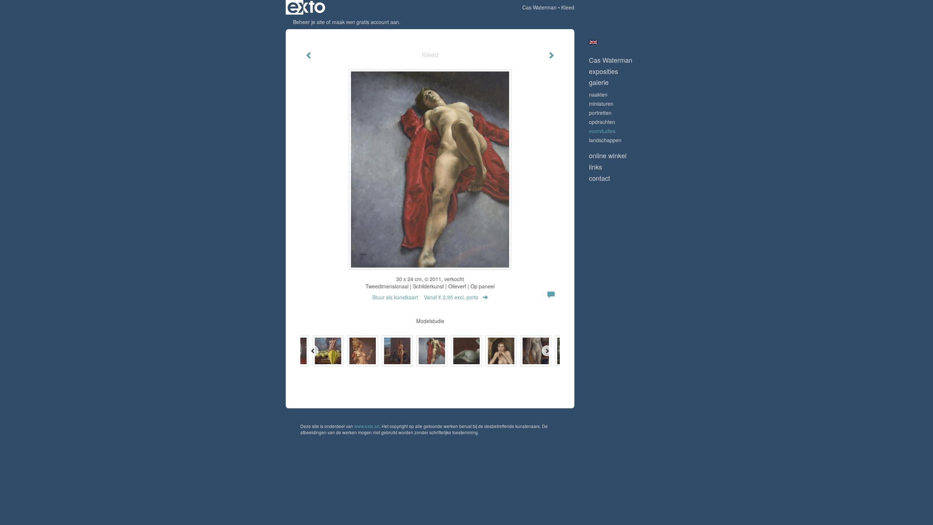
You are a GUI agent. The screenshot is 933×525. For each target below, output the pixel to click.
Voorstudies (602, 131)
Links (595, 166)
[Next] (547, 350)
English (593, 42)
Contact (599, 178)
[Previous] (313, 350)
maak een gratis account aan (365, 22)
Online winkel (607, 155)
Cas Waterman (539, 7)
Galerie (599, 82)
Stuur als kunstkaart (425, 297)
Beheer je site (309, 22)
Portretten (600, 112)
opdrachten (602, 121)
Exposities (603, 71)
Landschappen (605, 140)
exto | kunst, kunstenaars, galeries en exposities (306, 7)
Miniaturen (601, 103)
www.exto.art (366, 426)
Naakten (598, 94)
